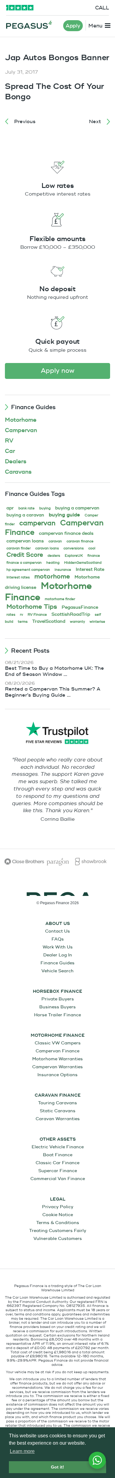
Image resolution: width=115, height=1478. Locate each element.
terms (23, 622)
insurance (63, 570)
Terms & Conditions (57, 1222)
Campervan (21, 430)
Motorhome (20, 420)
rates (10, 615)
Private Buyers (57, 999)
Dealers (15, 461)
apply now (57, 371)
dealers (54, 556)
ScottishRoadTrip (71, 614)
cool (91, 548)
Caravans (18, 471)
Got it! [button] (57, 1467)
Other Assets (58, 1139)
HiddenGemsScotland (83, 563)
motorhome (52, 576)
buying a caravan (25, 515)
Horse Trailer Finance (57, 1015)
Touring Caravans (57, 1103)
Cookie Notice (57, 1214)
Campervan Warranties (57, 1066)
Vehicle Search (57, 971)
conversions (73, 548)
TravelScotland (48, 621)
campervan (37, 523)
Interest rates (18, 577)
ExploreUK (74, 556)
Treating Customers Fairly (57, 1230)
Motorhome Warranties (57, 1059)
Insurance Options (57, 1074)
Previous (25, 122)
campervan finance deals (66, 533)
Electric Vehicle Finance (58, 1147)
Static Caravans (57, 1110)
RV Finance (37, 615)
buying (45, 508)
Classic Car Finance (57, 1162)
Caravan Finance (58, 1095)
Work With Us (58, 947)
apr (10, 508)
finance (93, 556)
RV (9, 440)
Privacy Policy (57, 1206)
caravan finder (18, 548)
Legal (57, 1199)
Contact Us (57, 931)
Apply (73, 26)
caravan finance (80, 541)
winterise (97, 622)
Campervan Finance (57, 1051)
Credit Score (24, 555)
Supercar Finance (57, 1170)
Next (95, 122)
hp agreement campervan (28, 570)
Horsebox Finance (57, 991)
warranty (77, 622)
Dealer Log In (57, 955)
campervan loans (25, 541)
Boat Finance (57, 1154)
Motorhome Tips (31, 607)
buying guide (64, 515)
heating (52, 563)
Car (10, 451)
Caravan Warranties (58, 1118)
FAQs (58, 939)
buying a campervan (77, 508)
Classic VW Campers (58, 1043)
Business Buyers (57, 1007)
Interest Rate (90, 569)
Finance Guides (33, 407)
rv (21, 615)
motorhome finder (60, 599)
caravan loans (47, 548)
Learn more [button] (22, 1451)
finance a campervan (24, 563)
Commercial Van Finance (57, 1178)
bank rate (26, 508)
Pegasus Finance (29, 24)
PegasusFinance (80, 607)
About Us (57, 923)
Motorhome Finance (58, 1035)
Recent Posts (30, 651)
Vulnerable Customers (57, 1238)
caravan (55, 541)
